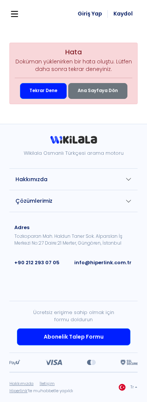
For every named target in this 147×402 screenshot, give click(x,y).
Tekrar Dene (43, 91)
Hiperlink (18, 391)
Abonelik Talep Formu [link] (74, 336)
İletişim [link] (47, 383)
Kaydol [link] (123, 13)
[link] (73, 142)
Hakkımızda (31, 179)
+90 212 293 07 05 (37, 262)
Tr (132, 387)
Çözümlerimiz (33, 201)
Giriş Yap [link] (90, 13)
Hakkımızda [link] (21, 383)
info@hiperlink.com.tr (103, 262)
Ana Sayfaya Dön (98, 91)
